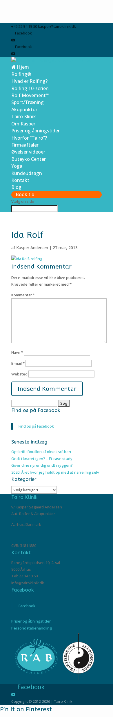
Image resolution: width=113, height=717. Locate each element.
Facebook (22, 590)
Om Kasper (23, 124)
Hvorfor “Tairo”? (29, 138)
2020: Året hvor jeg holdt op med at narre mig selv (55, 472)
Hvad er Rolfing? (29, 81)
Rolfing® (21, 74)
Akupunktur (24, 109)
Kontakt (20, 180)
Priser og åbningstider (35, 130)
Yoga (16, 166)
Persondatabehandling (31, 628)
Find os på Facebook (35, 410)
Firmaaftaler (25, 145)
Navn (17, 352)
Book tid (25, 194)
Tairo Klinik (23, 116)
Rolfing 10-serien (30, 88)
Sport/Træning (27, 102)
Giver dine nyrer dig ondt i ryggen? (42, 465)
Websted (19, 374)
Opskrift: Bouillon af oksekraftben (41, 451)
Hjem (22, 67)
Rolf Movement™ (30, 95)
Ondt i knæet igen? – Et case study (41, 458)
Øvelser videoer (28, 152)
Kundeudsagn (26, 173)
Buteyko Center (28, 159)
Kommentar (23, 295)
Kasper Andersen (32, 247)
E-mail (18, 363)
